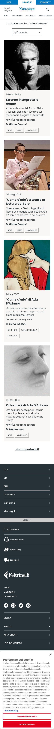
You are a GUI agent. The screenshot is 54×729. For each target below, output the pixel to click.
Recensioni (12, 330)
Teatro (19, 130)
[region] (27, 689)
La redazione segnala (24, 119)
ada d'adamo (32, 130)
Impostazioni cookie (27, 716)
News (10, 130)
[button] (27, 32)
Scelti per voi (25, 319)
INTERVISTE (31, 15)
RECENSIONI (17, 15)
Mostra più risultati (27, 449)
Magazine (9, 592)
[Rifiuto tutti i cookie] (50, 654)
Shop (6, 587)
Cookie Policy (11, 710)
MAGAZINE (27, 2)
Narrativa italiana (29, 330)
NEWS (6, 15)
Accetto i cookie (26, 724)
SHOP (9, 2)
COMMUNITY (45, 2)
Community (10, 596)
